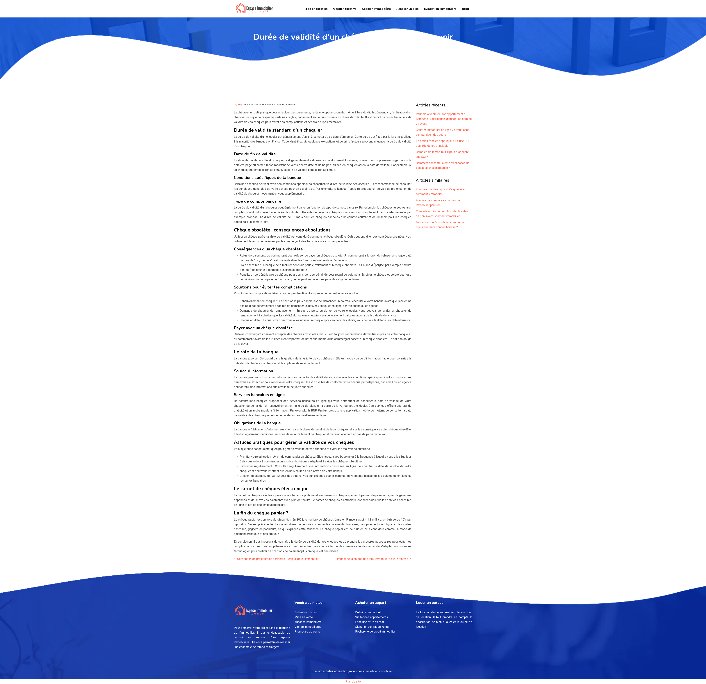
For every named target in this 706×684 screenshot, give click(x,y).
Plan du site (353, 681)
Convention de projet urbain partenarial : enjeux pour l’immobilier (278, 559)
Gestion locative (344, 9)
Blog (465, 9)
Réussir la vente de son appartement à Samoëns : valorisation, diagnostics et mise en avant (444, 118)
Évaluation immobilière (440, 9)
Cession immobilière (376, 9)
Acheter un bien (407, 9)
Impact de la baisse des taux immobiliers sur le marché (372, 559)
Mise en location (316, 9)
